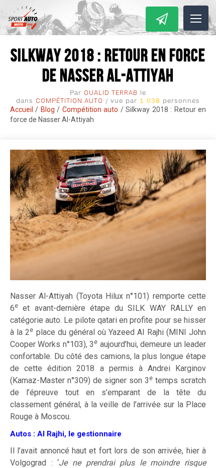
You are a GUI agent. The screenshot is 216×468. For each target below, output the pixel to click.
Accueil (21, 109)
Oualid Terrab (111, 92)
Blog (48, 109)
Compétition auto (69, 100)
